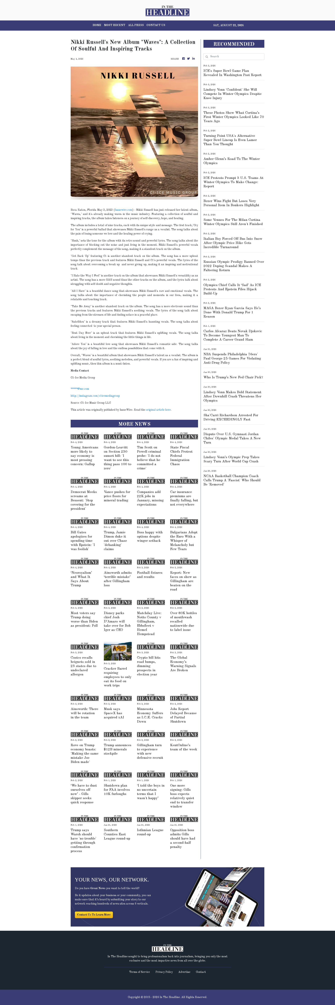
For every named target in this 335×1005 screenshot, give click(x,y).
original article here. (159, 410)
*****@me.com (80, 389)
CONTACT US (156, 25)
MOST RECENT (114, 25)
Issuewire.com (123, 210)
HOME (97, 25)
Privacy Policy (164, 972)
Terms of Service (139, 972)
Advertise (184, 972)
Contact (201, 972)
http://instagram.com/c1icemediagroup (95, 396)
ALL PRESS (136, 25)
